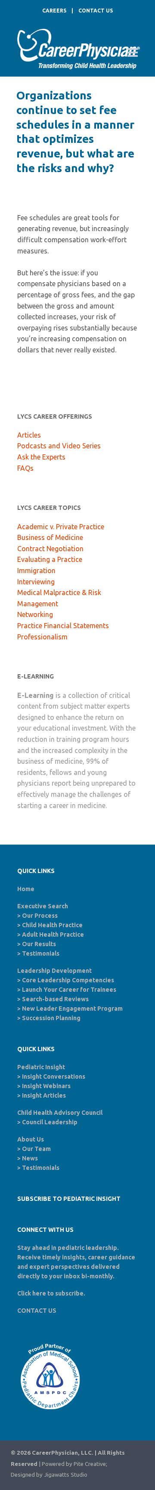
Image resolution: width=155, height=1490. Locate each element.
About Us (30, 1139)
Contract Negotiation (50, 548)
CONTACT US (95, 10)
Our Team (36, 1148)
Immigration (36, 570)
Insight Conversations (53, 1076)
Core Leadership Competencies (68, 980)
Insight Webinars (46, 1086)
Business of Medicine (50, 537)
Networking (35, 614)
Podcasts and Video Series (59, 446)
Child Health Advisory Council (59, 1112)
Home (25, 888)
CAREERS (54, 10)
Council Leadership (50, 1122)
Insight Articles (44, 1095)
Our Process (40, 915)
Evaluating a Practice (49, 559)
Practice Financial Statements (63, 625)
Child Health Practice (52, 925)
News (30, 1158)
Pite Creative (90, 1464)
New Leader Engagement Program (72, 1008)
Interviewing (36, 582)
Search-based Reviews (55, 999)
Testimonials (40, 953)
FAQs (25, 468)
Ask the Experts (41, 457)
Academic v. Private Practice (60, 527)
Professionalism (42, 637)
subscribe (69, 1293)
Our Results (39, 944)
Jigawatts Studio (65, 1474)
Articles (29, 435)
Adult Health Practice (53, 934)
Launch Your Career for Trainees (69, 989)
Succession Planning (51, 1018)
